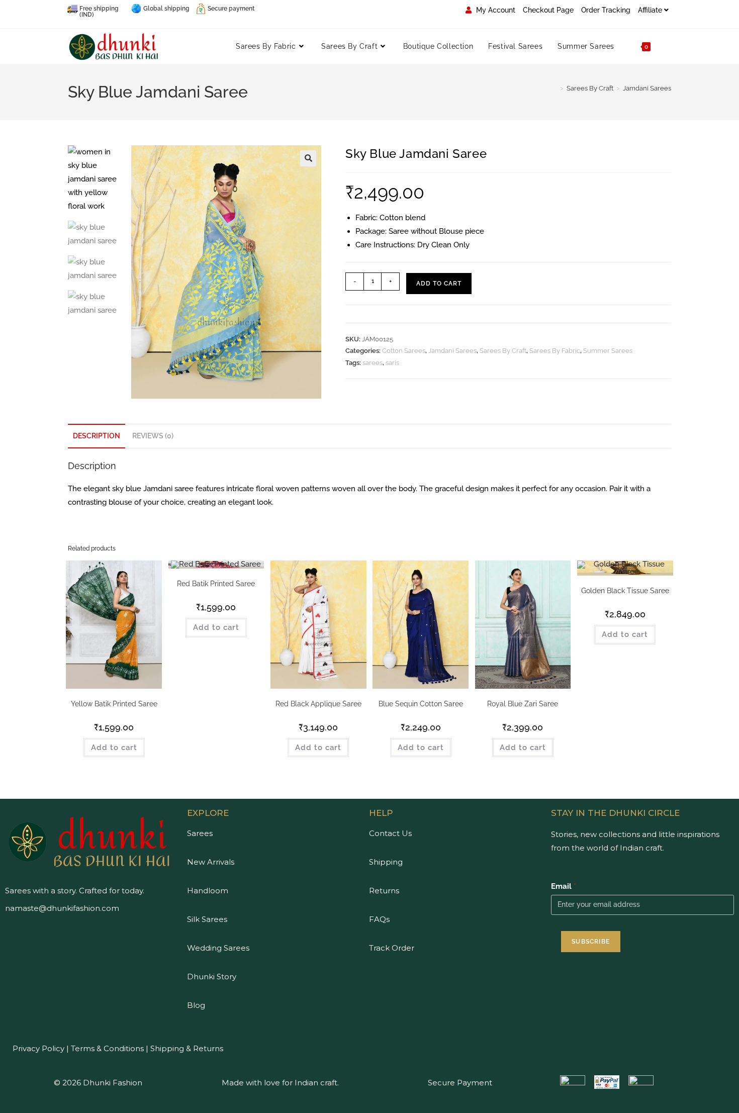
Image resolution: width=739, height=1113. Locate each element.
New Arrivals (210, 862)
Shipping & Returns (186, 1048)
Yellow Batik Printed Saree (114, 704)
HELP (381, 813)
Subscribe (591, 941)
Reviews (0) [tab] (152, 436)
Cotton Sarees (403, 350)
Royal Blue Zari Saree (522, 704)
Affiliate (650, 10)
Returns (384, 890)
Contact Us (390, 833)
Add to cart (438, 283)
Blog (196, 1005)
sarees (372, 362)
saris (392, 362)
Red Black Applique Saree (318, 704)
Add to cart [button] (114, 747)
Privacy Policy (38, 1048)
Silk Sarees (207, 919)
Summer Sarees (607, 350)
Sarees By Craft (503, 350)
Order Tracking (605, 10)
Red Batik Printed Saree (216, 584)
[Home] (554, 88)
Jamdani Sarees (647, 88)
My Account (494, 10)
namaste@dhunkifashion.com (62, 908)
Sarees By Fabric (554, 350)
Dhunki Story (211, 976)
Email (563, 886)
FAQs (379, 919)
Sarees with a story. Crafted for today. (74, 890)
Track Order (391, 948)
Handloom (207, 890)
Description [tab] (96, 436)
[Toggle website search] (668, 46)
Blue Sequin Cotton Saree (421, 704)
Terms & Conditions (106, 1048)
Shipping (386, 862)
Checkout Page (548, 10)
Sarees (200, 833)
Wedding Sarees (218, 948)
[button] (308, 158)
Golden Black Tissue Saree (625, 591)
